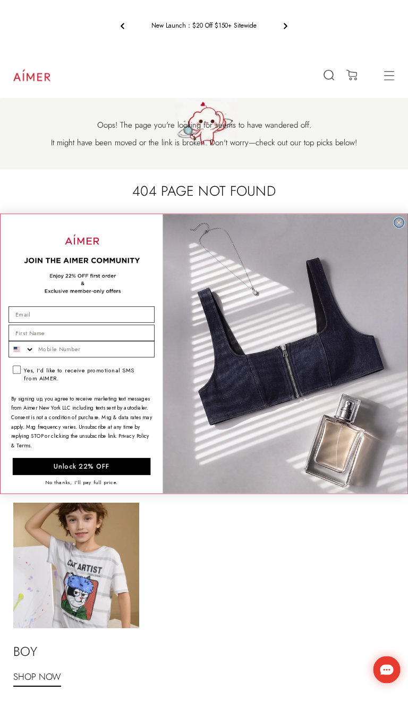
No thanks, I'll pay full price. (81, 482)
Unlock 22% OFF (81, 466)
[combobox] (22, 349)
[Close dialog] (399, 223)
